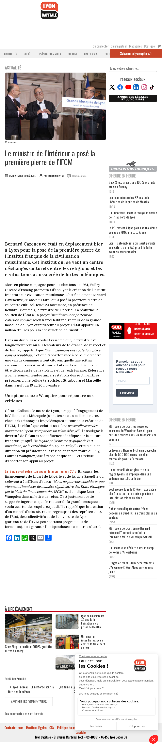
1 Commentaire (79, 176)
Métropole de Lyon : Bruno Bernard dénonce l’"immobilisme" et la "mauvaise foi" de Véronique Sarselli (131, 532)
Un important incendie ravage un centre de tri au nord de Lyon (93, 642)
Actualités (10, 54)
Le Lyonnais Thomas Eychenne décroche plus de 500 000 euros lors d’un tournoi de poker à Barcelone (132, 454)
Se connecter (101, 46)
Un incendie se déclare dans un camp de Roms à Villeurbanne (131, 550)
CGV (51, 727)
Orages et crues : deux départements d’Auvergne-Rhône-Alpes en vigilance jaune (131, 567)
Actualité (21, 679)
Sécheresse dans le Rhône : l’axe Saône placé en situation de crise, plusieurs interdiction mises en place (132, 493)
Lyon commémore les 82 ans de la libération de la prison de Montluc (92, 621)
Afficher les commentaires (29, 701)
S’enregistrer (119, 46)
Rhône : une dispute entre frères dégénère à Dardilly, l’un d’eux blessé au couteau (133, 513)
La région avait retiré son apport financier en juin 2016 (40, 471)
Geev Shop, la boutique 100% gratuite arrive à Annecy (28, 648)
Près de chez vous (50, 54)
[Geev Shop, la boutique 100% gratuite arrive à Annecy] (28, 642)
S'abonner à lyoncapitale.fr (136, 53)
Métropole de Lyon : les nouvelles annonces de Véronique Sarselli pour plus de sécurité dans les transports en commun (132, 433)
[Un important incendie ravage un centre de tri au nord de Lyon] (67, 648)
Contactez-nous (14, 727)
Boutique (149, 46)
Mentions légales (36, 727)
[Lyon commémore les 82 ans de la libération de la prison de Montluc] (67, 627)
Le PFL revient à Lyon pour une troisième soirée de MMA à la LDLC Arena (133, 230)
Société (28, 54)
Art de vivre (91, 54)
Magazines (135, 46)
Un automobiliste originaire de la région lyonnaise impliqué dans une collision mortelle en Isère (130, 474)
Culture (72, 54)
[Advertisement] (55, 210)
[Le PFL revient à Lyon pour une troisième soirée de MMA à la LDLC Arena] (67, 668)
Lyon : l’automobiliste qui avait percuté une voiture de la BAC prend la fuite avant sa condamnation (132, 247)
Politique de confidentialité (73, 727)
